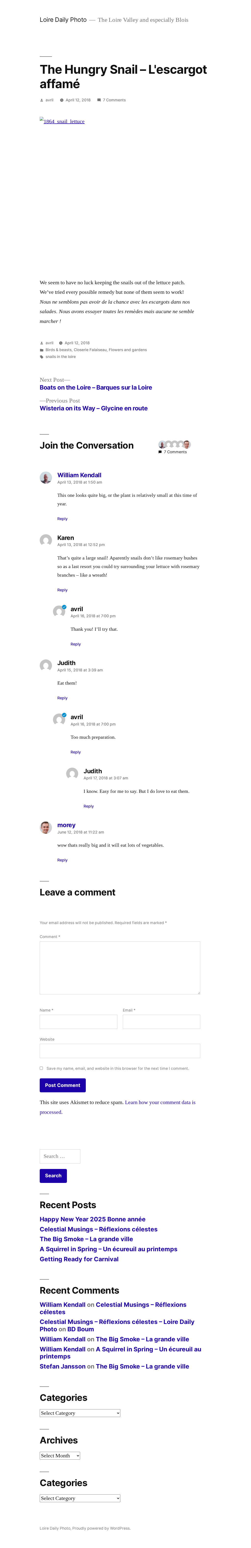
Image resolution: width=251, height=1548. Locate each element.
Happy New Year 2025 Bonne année (93, 1219)
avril (49, 100)
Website (47, 1039)
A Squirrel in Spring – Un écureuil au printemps (108, 1249)
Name (46, 1010)
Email (129, 1010)
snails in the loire (61, 356)
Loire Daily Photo (63, 19)
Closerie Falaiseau (90, 349)
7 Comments (114, 100)
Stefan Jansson (63, 1366)
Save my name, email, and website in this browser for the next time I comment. (118, 1068)
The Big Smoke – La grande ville (86, 1239)
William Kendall (63, 1304)
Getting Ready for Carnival (79, 1259)
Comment (50, 936)
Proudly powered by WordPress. (101, 1528)
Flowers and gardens (128, 349)
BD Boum (80, 1329)
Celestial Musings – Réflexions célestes (99, 1229)
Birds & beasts (59, 349)
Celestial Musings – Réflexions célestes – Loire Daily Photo (117, 1325)
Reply (62, 518)
